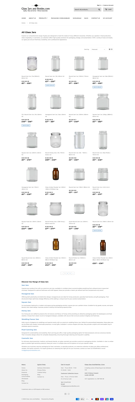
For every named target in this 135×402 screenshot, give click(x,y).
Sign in (99, 5)
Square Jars (26, 302)
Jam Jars (25, 285)
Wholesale (77, 18)
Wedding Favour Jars (30, 319)
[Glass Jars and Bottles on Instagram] (69, 394)
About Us (32, 18)
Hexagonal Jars (28, 294)
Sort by (86, 49)
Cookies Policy (41, 372)
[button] (25, 81)
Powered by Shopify (47, 399)
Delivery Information (43, 368)
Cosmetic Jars (27, 338)
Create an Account (108, 5)
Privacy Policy (41, 370)
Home (24, 18)
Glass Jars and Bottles (33, 399)
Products (43, 18)
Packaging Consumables (60, 18)
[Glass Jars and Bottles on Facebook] (65, 394)
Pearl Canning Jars (29, 330)
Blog (86, 18)
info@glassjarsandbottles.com (31, 350)
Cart (110, 9)
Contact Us (95, 18)
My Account (107, 18)
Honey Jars (26, 311)
